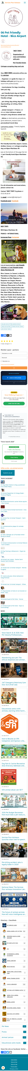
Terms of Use (14, 1062)
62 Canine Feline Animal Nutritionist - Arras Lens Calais (13, 510)
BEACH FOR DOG (16, 966)
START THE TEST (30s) (14, 403)
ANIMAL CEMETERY (16, 960)
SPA (16, 949)
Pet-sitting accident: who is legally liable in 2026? (12, 863)
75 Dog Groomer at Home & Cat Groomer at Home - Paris (13, 591)
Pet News (5, 1026)
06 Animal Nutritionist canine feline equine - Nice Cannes (14, 502)
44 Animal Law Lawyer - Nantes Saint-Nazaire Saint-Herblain (12, 560)
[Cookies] (3, 1068)
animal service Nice (5, 326)
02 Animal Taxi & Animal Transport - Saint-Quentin (13, 519)
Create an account (4, 364)
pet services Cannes (6, 329)
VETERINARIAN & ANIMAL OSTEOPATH (16, 954)
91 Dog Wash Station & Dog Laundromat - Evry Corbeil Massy (13, 485)
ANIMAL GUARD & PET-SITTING (16, 931)
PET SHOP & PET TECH (16, 943)
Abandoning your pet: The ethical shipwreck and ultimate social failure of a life (14, 659)
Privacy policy (14, 1066)
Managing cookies (14, 1069)
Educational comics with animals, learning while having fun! (14, 710)
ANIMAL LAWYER (16, 1002)
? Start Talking (14, 457)
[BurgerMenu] (25, 2)
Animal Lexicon (7, 1037)
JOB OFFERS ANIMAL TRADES (16, 1008)
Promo (4, 1032)
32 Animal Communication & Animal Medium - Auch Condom (14, 543)
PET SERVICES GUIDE (16, 925)
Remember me (6, 361)
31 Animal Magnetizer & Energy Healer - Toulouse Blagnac (12, 494)
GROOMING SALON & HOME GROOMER (16, 937)
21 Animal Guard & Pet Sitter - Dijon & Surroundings (12, 606)
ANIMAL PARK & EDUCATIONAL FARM (16, 972)
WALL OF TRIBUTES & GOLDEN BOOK (16, 1019)
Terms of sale (14, 1064)
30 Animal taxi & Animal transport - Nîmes (13, 584)
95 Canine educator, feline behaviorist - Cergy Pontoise (12, 577)
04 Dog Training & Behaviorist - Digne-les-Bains (13, 552)
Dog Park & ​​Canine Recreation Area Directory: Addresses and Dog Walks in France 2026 (13, 765)
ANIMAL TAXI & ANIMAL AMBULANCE (16, 996)
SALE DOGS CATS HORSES (16, 1014)
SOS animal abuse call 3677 (12, 790)
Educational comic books (11, 1043)
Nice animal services (15, 324)
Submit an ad (7, 473)
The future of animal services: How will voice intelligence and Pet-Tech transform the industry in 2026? (14, 913)
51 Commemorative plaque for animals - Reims (12, 527)
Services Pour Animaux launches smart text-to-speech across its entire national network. (13, 838)
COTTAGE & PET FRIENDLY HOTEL (16, 990)
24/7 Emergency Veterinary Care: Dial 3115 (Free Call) (14, 684)
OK (14, 368)
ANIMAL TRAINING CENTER (16, 978)
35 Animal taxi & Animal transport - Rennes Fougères (13, 568)
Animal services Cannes (17, 326)
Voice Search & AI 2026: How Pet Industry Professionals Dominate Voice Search (12, 634)
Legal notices (14, 1059)
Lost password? (11, 364)
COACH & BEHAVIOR (16, 984)
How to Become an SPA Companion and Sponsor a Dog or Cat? (13, 740)
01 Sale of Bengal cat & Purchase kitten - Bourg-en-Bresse (13, 535)
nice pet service (5, 324)
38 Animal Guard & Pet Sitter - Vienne (12, 599)
